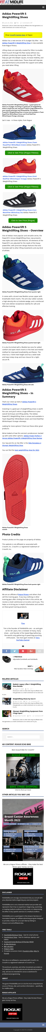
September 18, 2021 (20, 716)
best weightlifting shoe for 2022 (27, 450)
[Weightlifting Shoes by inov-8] (6, 701)
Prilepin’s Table (9, 949)
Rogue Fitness (23, 594)
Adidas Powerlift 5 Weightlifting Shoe (16, 43)
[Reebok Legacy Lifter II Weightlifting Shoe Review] (6, 686)
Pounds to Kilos (28, 951)
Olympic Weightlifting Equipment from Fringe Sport (28, 712)
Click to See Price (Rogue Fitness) (23, 153)
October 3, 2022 (24, 824)
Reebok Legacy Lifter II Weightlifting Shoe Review (27, 685)
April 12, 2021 (30, 834)
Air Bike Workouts (10, 944)
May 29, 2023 (18, 701)
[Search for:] (23, 737)
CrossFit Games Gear (17, 35)
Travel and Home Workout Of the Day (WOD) (19, 942)
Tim (17, 23)
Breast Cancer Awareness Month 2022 (21, 818)
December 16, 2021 (32, 849)
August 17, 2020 (19, 689)
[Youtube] (23, 646)
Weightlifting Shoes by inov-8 (24, 699)
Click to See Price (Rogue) (23, 220)
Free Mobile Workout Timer (13, 935)
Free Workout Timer (10, 937)
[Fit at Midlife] (23, 4)
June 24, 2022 (8, 23)
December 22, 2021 (11, 834)
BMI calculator (8, 946)
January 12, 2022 (11, 849)
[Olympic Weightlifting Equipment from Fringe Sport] (6, 713)
